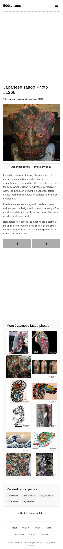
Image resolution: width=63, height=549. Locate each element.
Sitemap (44, 534)
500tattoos (12, 6)
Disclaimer (19, 534)
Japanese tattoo (23, 99)
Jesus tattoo (29, 496)
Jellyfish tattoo (46, 496)
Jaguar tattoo (28, 501)
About (14, 528)
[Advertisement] (31, 46)
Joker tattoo (13, 496)
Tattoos (6, 99)
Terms (48, 528)
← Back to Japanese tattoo (31, 513)
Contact (25, 528)
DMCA (37, 528)
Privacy (32, 534)
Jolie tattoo (13, 501)
